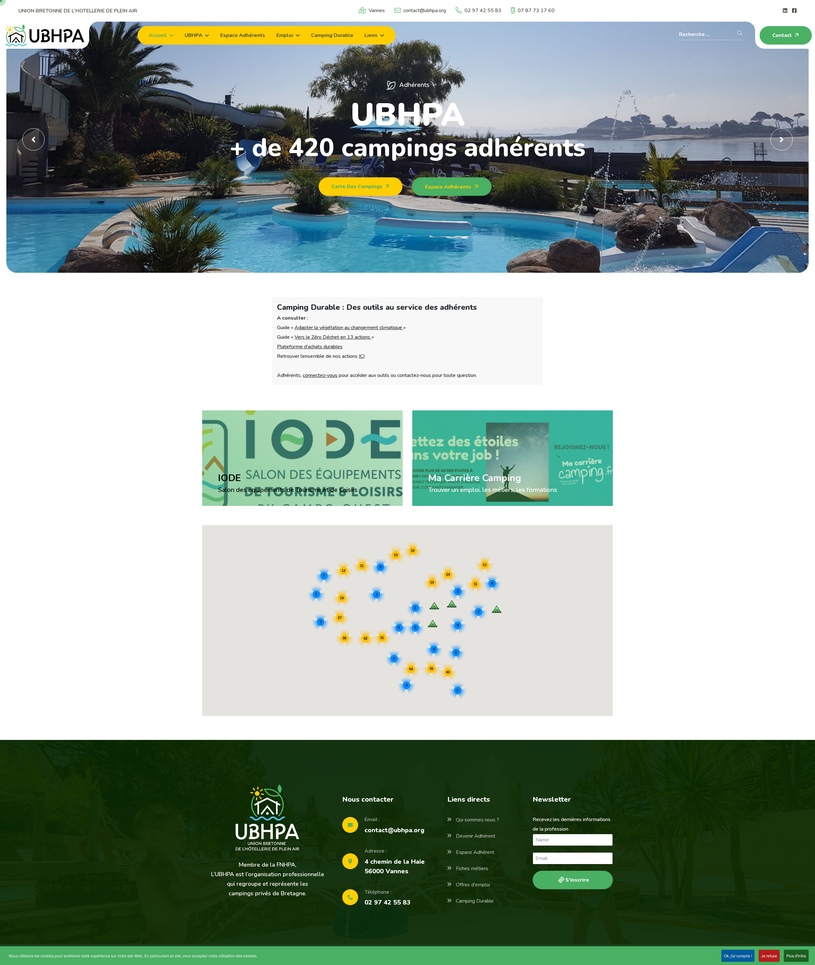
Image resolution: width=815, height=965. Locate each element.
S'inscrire (576, 879)
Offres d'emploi (472, 884)
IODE (229, 478)
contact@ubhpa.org (424, 10)
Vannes (377, 10)
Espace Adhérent (474, 852)
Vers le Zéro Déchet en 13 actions (333, 337)
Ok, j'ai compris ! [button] (738, 955)
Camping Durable (474, 901)
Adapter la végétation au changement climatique (348, 327)
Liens (371, 35)
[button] (452, 604)
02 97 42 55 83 (482, 10)
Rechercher (739, 33)
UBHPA (193, 35)
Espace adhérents (242, 35)
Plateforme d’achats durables (310, 346)
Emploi (284, 35)
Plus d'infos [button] (796, 955)
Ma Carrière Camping (474, 478)
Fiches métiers (471, 868)
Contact (782, 35)
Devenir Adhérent (475, 836)
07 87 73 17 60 (536, 10)
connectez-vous (320, 375)
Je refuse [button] (769, 955)
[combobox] (710, 35)
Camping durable (332, 35)
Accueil (158, 35)
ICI (362, 356)
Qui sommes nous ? (477, 819)
